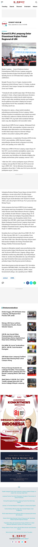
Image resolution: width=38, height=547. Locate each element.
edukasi (4, 31)
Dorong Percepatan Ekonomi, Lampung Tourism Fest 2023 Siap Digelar (19, 501)
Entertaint (27, 6)
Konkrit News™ (24, 538)
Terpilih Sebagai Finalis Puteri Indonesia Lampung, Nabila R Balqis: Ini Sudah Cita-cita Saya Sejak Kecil (19, 492)
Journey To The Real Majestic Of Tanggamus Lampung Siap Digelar (19, 505)
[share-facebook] (27, 282)
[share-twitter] (31, 282)
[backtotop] (19, 487)
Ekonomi (19, 6)
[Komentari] (3, 282)
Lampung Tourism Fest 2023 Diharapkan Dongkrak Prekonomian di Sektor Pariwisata (19, 496)
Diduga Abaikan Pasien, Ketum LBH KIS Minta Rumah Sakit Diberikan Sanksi (19, 528)
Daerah (12, 6)
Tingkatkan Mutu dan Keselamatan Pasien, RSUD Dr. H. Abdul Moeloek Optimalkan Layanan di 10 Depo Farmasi (19, 523)
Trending (4, 6)
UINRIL (12, 278)
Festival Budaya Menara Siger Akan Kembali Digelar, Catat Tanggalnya (19, 509)
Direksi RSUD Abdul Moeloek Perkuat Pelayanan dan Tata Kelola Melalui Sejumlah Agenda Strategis (19, 519)
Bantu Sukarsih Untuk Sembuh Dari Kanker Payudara (19, 532)
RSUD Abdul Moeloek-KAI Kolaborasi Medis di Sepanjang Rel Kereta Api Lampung (19, 514)
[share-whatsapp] (34, 282)
